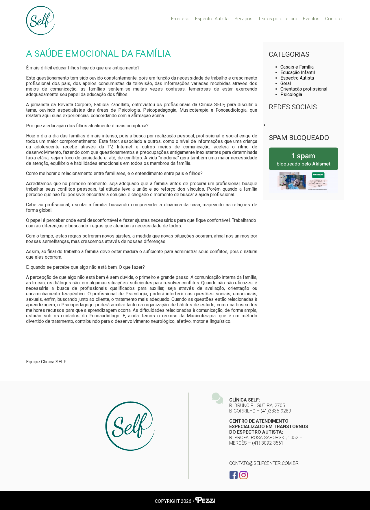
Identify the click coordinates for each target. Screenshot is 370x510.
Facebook (233, 475)
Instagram (243, 475)
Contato (333, 18)
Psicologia (291, 94)
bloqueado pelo (303, 159)
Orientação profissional (303, 89)
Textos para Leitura (277, 18)
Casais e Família (297, 67)
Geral (285, 83)
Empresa (180, 18)
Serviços (243, 18)
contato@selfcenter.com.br (264, 463)
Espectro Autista (212, 18)
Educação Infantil (297, 72)
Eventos (311, 18)
